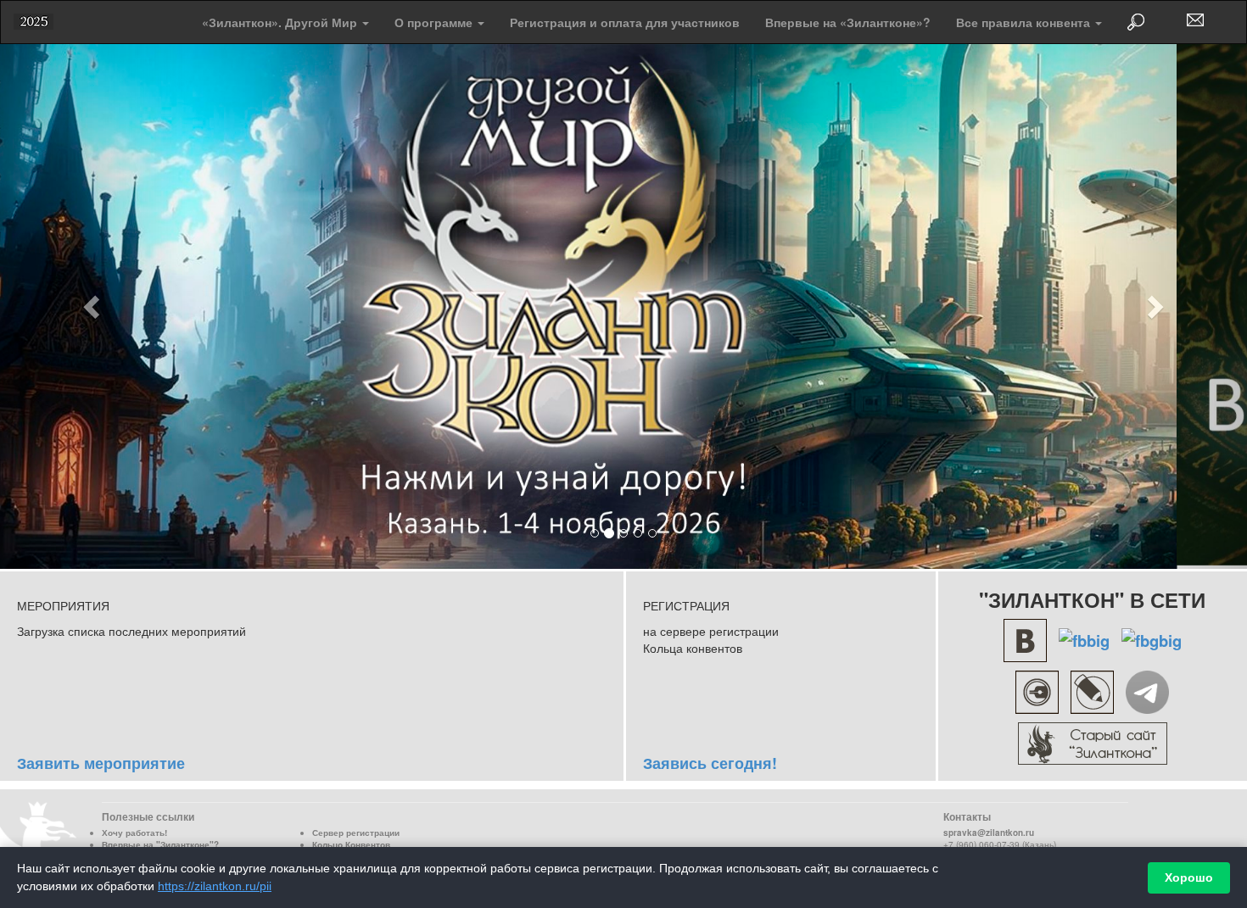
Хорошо (1189, 877)
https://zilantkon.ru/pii (214, 886)
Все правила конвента (1024, 22)
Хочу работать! (134, 829)
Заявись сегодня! (710, 760)
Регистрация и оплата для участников (625, 22)
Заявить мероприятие (101, 760)
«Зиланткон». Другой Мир (281, 22)
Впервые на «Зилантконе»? (848, 22)
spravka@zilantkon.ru (988, 829)
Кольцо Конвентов (351, 841)
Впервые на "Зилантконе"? (160, 841)
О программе (435, 22)
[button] (93, 304)
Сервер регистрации (356, 829)
